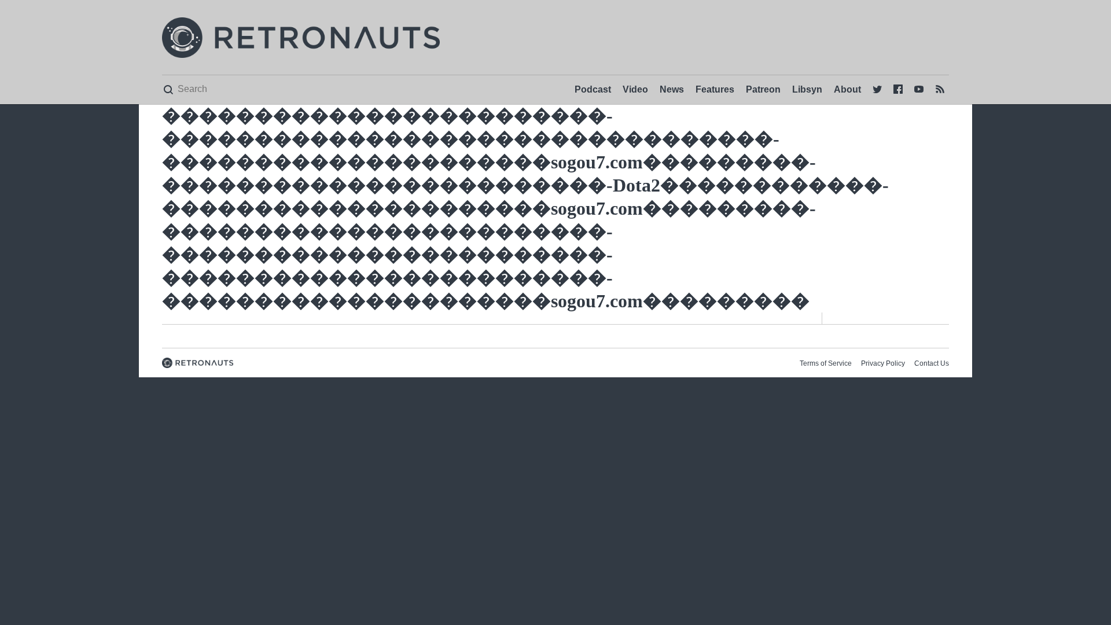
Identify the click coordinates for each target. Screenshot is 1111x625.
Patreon (763, 89)
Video (635, 89)
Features (715, 89)
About (847, 89)
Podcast (593, 89)
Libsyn (807, 89)
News (672, 89)
